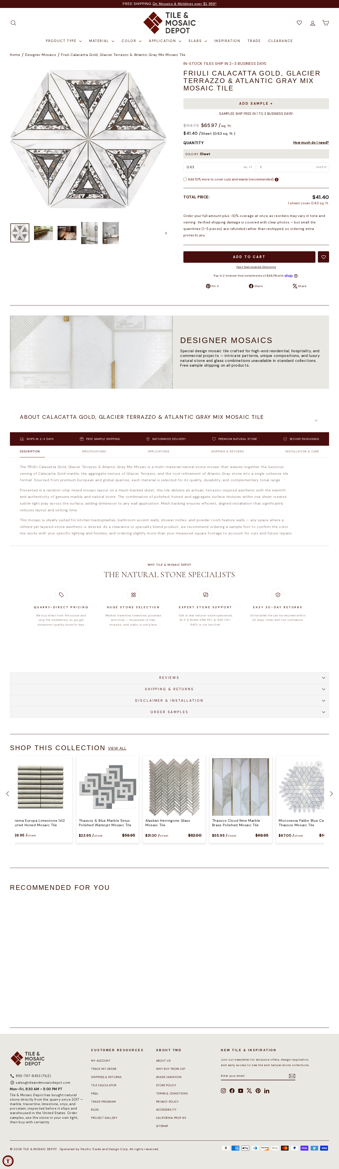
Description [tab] (30, 451)
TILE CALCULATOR (104, 1085)
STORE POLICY (166, 1085)
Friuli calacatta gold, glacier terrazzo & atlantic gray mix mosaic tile (123, 54)
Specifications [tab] (94, 451)
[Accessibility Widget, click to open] (8, 1161)
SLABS (196, 41)
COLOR (130, 41)
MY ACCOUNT (101, 1060)
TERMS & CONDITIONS (172, 1093)
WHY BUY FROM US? (170, 1069)
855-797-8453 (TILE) (33, 1076)
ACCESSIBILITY (166, 1109)
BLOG (95, 1109)
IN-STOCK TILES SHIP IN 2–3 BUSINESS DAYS (225, 64)
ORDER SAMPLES (169, 712)
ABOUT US (163, 1060)
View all (117, 748)
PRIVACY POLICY (167, 1101)
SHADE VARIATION (169, 1077)
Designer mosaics (40, 54)
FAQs (94, 1093)
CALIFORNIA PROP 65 (171, 1118)
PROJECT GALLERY (104, 1118)
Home (15, 54)
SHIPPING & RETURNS (169, 689)
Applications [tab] (158, 451)
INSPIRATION (227, 41)
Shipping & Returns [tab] (227, 451)
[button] (169, 420)
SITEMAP (162, 1126)
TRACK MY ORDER (104, 1069)
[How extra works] (276, 179)
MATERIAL (99, 41)
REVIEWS (169, 678)
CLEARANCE (280, 41)
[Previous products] (7, 793)
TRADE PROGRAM (103, 1101)
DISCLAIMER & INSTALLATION (169, 700)
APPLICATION (163, 41)
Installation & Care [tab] (302, 451)
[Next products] (331, 793)
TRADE (254, 41)
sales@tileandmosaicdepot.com (43, 1082)
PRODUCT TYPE (62, 41)
